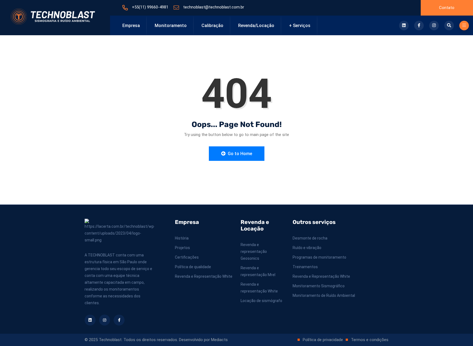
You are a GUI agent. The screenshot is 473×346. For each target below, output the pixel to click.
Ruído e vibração (307, 248)
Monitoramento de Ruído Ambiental (324, 295)
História (182, 238)
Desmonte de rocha (310, 238)
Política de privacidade (323, 339)
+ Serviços (299, 25)
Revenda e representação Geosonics (254, 252)
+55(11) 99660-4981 (150, 7)
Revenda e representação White (259, 287)
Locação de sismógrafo (261, 300)
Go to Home (239, 153)
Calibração (212, 25)
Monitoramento (171, 25)
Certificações (187, 257)
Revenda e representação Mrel (258, 271)
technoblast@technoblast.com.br (213, 7)
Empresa (131, 25)
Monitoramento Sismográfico (319, 286)
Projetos (182, 248)
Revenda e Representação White (203, 276)
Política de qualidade (193, 267)
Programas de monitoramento (319, 257)
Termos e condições (369, 339)
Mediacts (219, 339)
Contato (446, 7)
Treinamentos (305, 267)
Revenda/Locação (256, 25)
